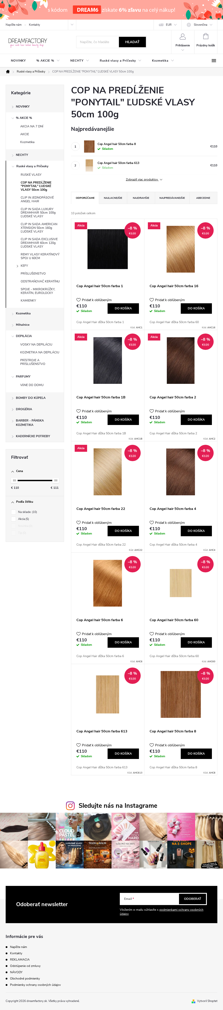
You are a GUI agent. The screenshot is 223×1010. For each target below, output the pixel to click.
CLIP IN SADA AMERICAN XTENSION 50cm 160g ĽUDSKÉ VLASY (39, 228)
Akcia (23, 519)
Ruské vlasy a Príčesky (32, 166)
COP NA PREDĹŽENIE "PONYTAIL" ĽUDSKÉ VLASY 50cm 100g (36, 186)
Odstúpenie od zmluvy (25, 966)
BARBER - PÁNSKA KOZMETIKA (30, 422)
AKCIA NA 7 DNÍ (31, 126)
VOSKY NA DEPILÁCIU (36, 344)
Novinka (25, 526)
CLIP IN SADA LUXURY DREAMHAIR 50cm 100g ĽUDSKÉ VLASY (38, 213)
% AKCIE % (24, 118)
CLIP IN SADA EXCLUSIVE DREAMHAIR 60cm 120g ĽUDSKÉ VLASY (39, 243)
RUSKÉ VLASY (31, 175)
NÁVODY (16, 972)
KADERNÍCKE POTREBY (33, 436)
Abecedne (203, 198)
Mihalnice (22, 325)
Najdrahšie (141, 198)
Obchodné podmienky (25, 978)
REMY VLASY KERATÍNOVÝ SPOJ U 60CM (40, 256)
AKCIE (24, 134)
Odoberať (192, 899)
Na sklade (27, 512)
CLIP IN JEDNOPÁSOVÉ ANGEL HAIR (37, 199)
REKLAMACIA (20, 960)
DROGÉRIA (24, 409)
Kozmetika (27, 142)
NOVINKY (23, 107)
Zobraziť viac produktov (142, 180)
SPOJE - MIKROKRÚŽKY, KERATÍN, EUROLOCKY (38, 291)
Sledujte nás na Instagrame (118, 805)
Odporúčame (85, 198)
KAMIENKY (28, 300)
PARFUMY (23, 376)
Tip (21, 533)
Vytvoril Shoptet (207, 1001)
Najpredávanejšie (172, 198)
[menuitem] (18, 60)
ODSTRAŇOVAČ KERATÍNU (40, 281)
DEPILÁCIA (24, 336)
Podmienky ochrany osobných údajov (35, 985)
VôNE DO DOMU (32, 385)
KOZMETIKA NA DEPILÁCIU (39, 352)
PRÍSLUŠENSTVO (33, 273)
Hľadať (132, 42)
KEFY (24, 266)
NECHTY (22, 155)
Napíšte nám (14, 25)
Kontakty (34, 25)
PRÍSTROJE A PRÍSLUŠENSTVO (32, 362)
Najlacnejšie (113, 198)
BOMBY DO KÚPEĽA (31, 398)
